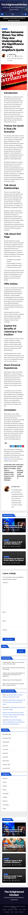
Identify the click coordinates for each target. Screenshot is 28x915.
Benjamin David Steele (8, 712)
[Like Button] (6, 443)
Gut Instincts (20, 56)
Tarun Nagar (16, 562)
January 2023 (6, 768)
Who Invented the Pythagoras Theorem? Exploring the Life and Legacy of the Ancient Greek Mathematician (13, 722)
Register (21, 912)
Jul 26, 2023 (8, 880)
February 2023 (6, 764)
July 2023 (5, 745)
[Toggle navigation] (13, 14)
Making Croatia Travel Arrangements (12, 680)
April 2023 (5, 757)
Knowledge (6, 523)
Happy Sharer (12, 54)
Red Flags (13, 58)
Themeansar (13, 907)
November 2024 (7, 734)
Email (4, 621)
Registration (7, 459)
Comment (5, 582)
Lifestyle (5, 797)
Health (4, 789)
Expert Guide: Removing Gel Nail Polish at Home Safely (14, 847)
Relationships (20, 58)
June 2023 (5, 749)
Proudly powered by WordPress (9, 906)
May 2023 (5, 753)
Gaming (5, 786)
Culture (4, 782)
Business (5, 778)
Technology (6, 804)
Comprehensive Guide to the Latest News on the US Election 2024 (13, 527)
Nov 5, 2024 (8, 834)
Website (5, 630)
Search (4, 646)
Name (4, 612)
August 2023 (6, 742)
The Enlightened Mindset (14, 4)
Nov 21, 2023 (8, 849)
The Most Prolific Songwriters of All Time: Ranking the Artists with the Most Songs (14, 702)
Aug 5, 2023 (8, 865)
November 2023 (7, 738)
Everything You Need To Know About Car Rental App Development (14, 560)
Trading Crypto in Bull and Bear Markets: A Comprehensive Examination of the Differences (14, 674)
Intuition (9, 58)
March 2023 (6, 760)
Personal (5, 801)
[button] (22, 14)
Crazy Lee (17, 849)
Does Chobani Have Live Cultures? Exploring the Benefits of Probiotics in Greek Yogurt (13, 714)
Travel (4, 808)
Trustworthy (9, 60)
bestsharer (16, 529)
